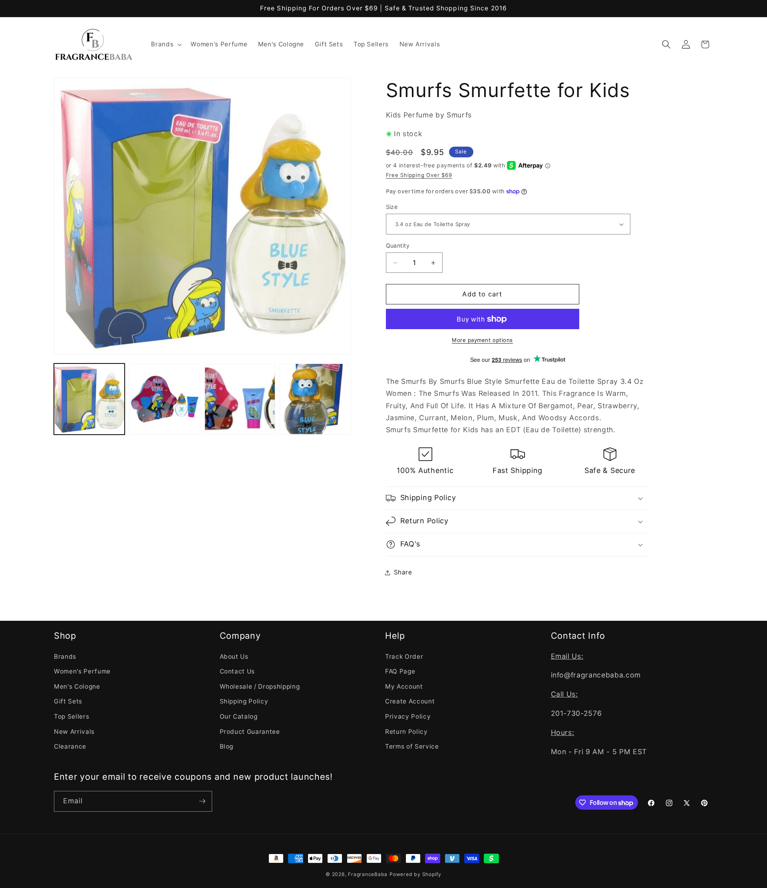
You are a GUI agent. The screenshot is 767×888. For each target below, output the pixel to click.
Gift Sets (68, 701)
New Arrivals (74, 731)
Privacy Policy (408, 716)
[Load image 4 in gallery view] (315, 399)
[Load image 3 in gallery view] (240, 399)
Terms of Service (412, 746)
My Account (404, 686)
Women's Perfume (82, 671)
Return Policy (406, 731)
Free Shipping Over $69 (419, 175)
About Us (234, 656)
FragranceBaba (367, 874)
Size (392, 206)
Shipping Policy (244, 701)
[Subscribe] (202, 801)
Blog (227, 746)
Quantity (398, 245)
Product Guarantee (250, 731)
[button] (165, 44)
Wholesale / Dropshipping (260, 686)
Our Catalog (239, 716)
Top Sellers (71, 716)
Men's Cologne (77, 686)
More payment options (482, 340)
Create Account (410, 701)
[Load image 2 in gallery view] (164, 399)
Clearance (70, 746)
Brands (65, 656)
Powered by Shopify (415, 874)
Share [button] (403, 572)
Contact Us (237, 671)
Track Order (404, 656)
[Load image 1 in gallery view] (89, 399)
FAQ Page (400, 671)
